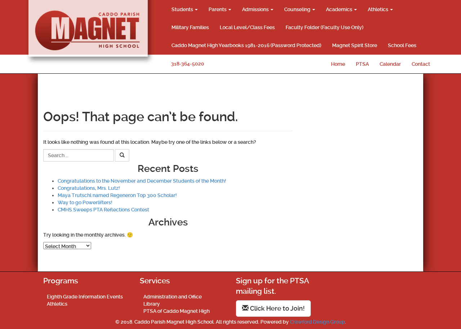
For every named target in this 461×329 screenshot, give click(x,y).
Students (182, 9)
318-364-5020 (187, 64)
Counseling (298, 9)
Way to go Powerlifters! (85, 202)
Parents (218, 9)
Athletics (378, 9)
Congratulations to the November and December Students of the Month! (142, 181)
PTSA (362, 64)
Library (151, 304)
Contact (421, 64)
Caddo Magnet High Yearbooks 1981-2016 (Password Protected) (246, 45)
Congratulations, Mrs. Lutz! (89, 188)
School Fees (402, 45)
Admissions (256, 9)
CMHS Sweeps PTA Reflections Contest (103, 210)
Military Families (190, 27)
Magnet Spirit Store (354, 45)
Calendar (390, 64)
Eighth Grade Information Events (85, 297)
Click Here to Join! (277, 308)
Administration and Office (172, 297)
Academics (339, 9)
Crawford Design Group (317, 322)
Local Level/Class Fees (247, 27)
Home (338, 64)
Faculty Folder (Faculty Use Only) (324, 27)
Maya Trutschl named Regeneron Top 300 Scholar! (117, 195)
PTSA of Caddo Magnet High (176, 311)
